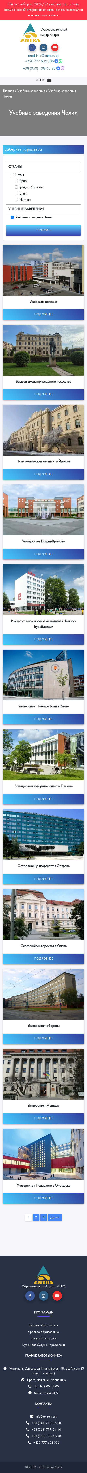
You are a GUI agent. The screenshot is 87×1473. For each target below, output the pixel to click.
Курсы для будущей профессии (43, 1345)
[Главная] (30, 32)
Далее (54, 1217)
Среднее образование (43, 1332)
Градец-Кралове (31, 187)
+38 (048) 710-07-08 (46, 1423)
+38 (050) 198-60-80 (46, 1436)
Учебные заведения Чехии (33, 217)
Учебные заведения (26, 209)
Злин (23, 193)
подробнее (43, 314)
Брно (23, 181)
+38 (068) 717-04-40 (46, 1429)
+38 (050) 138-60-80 (39, 68)
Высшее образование (43, 1325)
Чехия (19, 175)
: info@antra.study (43, 56)
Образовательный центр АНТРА (44, 1286)
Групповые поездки (43, 1338)
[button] (32, 47)
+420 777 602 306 (40, 61)
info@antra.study (46, 1416)
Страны (15, 167)
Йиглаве (25, 200)
